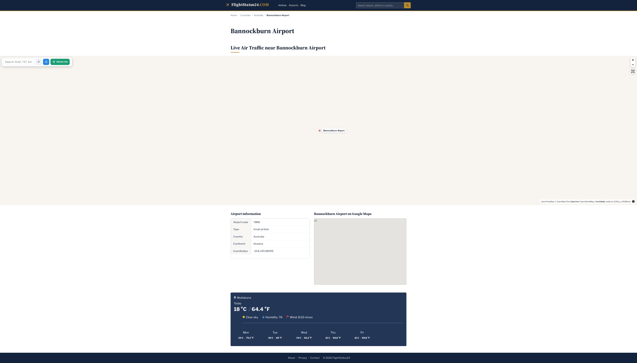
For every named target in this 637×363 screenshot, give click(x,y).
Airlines (282, 5)
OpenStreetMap (587, 201)
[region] (318, 130)
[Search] (407, 5)
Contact (315, 357)
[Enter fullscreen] (633, 71)
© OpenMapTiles (562, 201)
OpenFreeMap (547, 201)
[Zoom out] (633, 64)
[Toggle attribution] (633, 201)
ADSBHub (626, 201)
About (291, 357)
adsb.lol (609, 201)
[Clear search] (38, 62)
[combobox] (380, 5)
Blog (303, 5)
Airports (293, 5)
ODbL (617, 201)
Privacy (302, 357)
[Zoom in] (633, 60)
